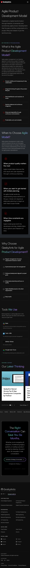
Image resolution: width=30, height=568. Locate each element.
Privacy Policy (4, 565)
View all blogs (23, 405)
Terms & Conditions (12, 565)
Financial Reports (22, 565)
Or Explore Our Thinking (14, 464)
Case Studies (4, 529)
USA (3, 494)
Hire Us (17, 532)
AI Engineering (4, 512)
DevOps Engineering (20, 517)
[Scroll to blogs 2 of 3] (12, 405)
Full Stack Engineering (21, 512)
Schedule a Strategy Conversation (14, 459)
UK (4, 560)
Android (16, 411)
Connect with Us (12, 494)
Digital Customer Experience (22, 505)
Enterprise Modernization (6, 505)
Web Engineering (20, 514)
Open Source (19, 529)
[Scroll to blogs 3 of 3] (14, 405)
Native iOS (9, 411)
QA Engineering (19, 520)
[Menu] (27, 2)
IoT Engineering (4, 520)
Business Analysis (5, 522)
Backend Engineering (6, 517)
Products (3, 532)
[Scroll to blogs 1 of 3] (10, 405)
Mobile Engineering (5, 514)
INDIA (8, 560)
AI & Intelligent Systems (6, 500)
